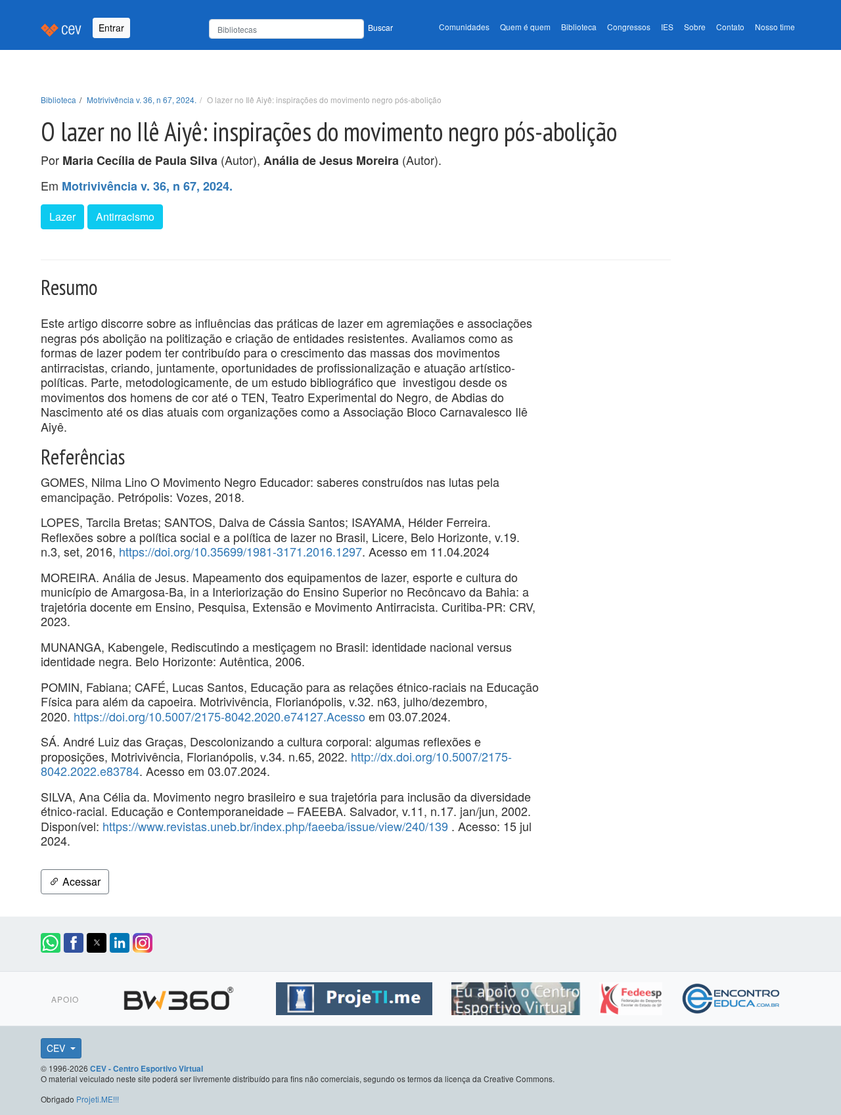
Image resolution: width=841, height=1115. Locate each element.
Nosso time (775, 26)
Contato (730, 26)
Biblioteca (579, 26)
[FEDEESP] (632, 996)
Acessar (80, 881)
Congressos (628, 26)
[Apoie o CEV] (517, 996)
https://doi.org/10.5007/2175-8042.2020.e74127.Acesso (219, 716)
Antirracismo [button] (125, 216)
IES (667, 26)
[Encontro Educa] (731, 996)
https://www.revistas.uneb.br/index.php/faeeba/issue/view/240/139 (275, 825)
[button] (50, 943)
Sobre (695, 26)
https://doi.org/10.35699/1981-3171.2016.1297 (240, 551)
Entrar (111, 27)
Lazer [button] (62, 216)
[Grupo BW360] (180, 996)
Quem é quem (525, 26)
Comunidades (464, 26)
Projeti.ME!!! (97, 1098)
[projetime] (355, 996)
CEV (57, 1048)
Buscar (380, 27)
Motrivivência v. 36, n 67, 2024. (141, 99)
